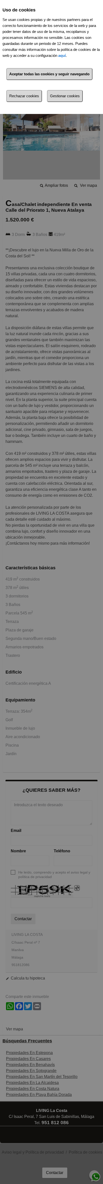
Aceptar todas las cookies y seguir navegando (49, 74)
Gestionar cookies (65, 96)
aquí (62, 55)
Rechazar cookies (24, 96)
